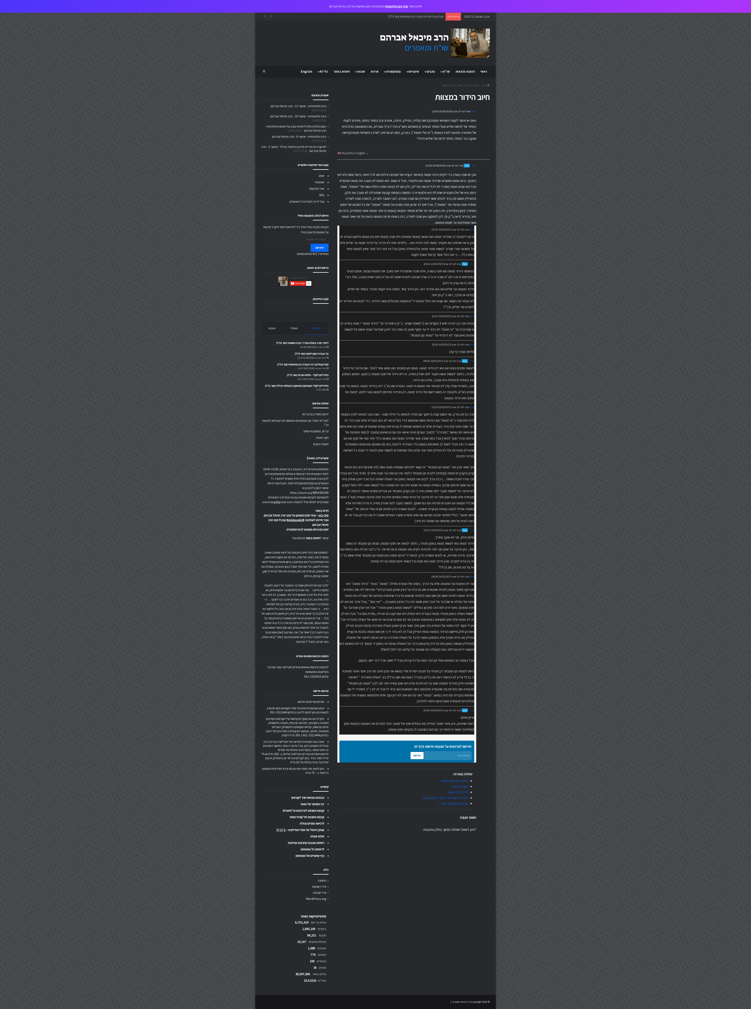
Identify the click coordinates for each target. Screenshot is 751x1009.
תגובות (272, 328)
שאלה (476, 85)
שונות (361, 71)
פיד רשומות (319, 886)
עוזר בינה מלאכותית (396, 6)
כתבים (431, 71)
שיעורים (414, 71)
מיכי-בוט (324, 515)
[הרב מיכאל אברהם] (431, 43)
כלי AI (324, 71)
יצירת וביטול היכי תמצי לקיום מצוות (445, 798)
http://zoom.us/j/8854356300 (309, 493)
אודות (375, 71)
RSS (321, 195)
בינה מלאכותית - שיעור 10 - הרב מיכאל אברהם (298, 116)
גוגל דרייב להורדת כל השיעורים (307, 202)
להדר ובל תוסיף (458, 792)
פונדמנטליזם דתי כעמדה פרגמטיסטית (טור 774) (303, 364)
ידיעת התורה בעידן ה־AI (315, 414)
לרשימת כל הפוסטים (312, 849)
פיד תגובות (319, 892)
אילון (472, 229)
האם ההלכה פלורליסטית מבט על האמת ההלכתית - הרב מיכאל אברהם (295, 128)
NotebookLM (295, 520)
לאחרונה (316, 328)
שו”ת (446, 71)
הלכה (467, 85)
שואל (473, 111)
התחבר (321, 880)
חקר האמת (322, 438)
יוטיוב (321, 176)
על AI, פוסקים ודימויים (316, 431)
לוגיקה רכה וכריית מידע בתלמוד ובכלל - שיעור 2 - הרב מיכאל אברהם (293, 149)
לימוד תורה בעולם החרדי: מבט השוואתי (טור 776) (302, 343)
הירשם (417, 755)
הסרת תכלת (460, 786)
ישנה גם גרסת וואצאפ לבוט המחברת (308, 529)
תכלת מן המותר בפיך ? (453, 803)
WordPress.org (316, 899)
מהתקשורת (393, 71)
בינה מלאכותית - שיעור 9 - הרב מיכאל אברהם (299, 136)
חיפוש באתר (342, 71)
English (306, 71)
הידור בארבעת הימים (454, 781)
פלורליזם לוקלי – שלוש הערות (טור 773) (421, 16)
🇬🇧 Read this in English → (352, 153)
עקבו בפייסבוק (321, 299)
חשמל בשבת (321, 444)
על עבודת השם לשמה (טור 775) (312, 353)
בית (484, 85)
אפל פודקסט (316, 189)
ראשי (484, 71)
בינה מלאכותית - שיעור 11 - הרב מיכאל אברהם (298, 106)
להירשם (319, 247)
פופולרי (294, 328)
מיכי (474, 165)
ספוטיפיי (319, 182)
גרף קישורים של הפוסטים (310, 856)
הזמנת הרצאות (465, 71)
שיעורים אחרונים (320, 95)
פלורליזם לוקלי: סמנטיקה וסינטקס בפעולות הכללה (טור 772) (297, 386)
